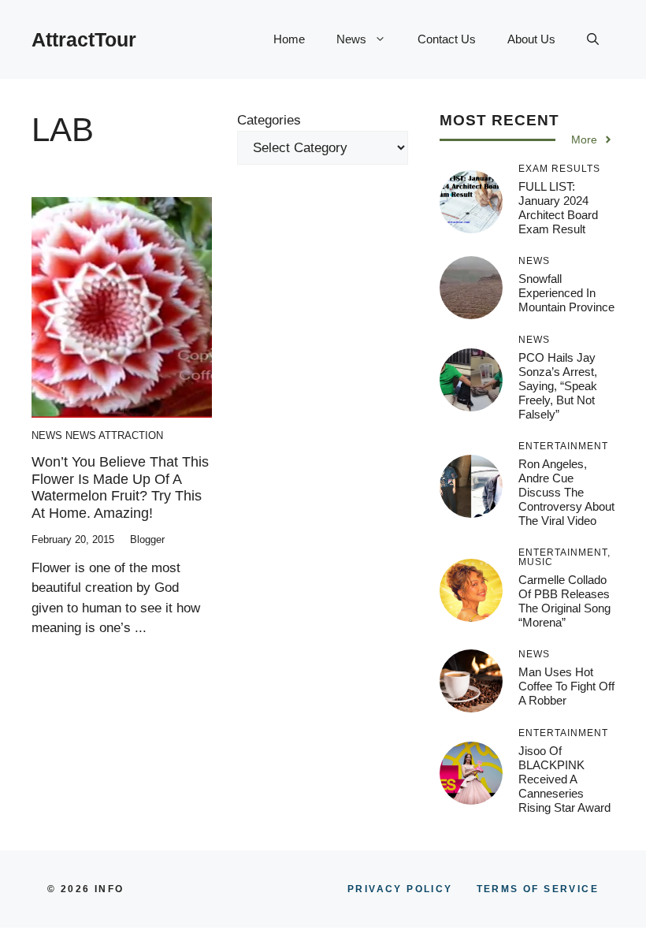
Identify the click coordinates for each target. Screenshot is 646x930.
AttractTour (84, 39)
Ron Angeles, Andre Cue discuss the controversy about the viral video (566, 492)
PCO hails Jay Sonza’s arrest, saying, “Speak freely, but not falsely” (557, 386)
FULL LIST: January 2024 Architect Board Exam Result (558, 208)
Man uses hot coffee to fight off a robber (566, 686)
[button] (592, 39)
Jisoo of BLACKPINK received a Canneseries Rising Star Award (564, 779)
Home (289, 39)
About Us (531, 39)
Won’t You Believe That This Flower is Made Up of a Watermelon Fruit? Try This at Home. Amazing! (120, 487)
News (351, 39)
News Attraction (114, 435)
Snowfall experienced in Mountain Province (566, 293)
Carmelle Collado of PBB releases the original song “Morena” (564, 601)
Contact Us (447, 39)
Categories (269, 120)
